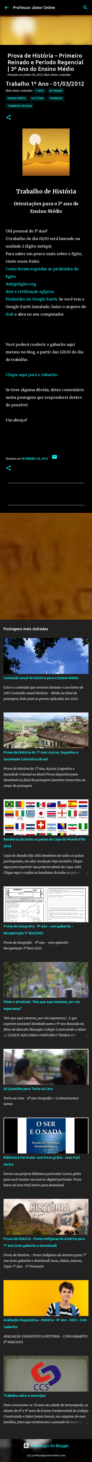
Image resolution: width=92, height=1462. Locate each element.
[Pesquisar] (85, 7)
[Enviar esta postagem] (54, 458)
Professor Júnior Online (34, 7)
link (10, 314)
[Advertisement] (46, 566)
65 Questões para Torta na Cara (28, 1089)
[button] (8, 118)
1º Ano (39, 90)
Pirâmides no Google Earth (31, 299)
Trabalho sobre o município (25, 1396)
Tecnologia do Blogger (49, 1446)
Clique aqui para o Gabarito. (32, 374)
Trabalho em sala (20, 105)
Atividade (56, 90)
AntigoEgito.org (21, 284)
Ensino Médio (17, 98)
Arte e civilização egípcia (30, 291)
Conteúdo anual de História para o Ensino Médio (41, 678)
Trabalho (56, 98)
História (37, 98)
